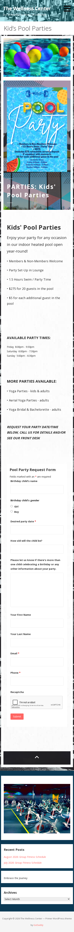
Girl (16, 506)
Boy (16, 511)
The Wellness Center (27, 8)
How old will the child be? (26, 540)
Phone (15, 672)
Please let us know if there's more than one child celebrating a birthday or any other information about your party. (35, 564)
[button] (68, 6)
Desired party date (23, 521)
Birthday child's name (23, 481)
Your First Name (20, 614)
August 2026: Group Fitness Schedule (25, 856)
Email (14, 653)
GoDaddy (38, 925)
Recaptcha (17, 692)
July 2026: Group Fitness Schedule (23, 862)
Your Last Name (20, 634)
